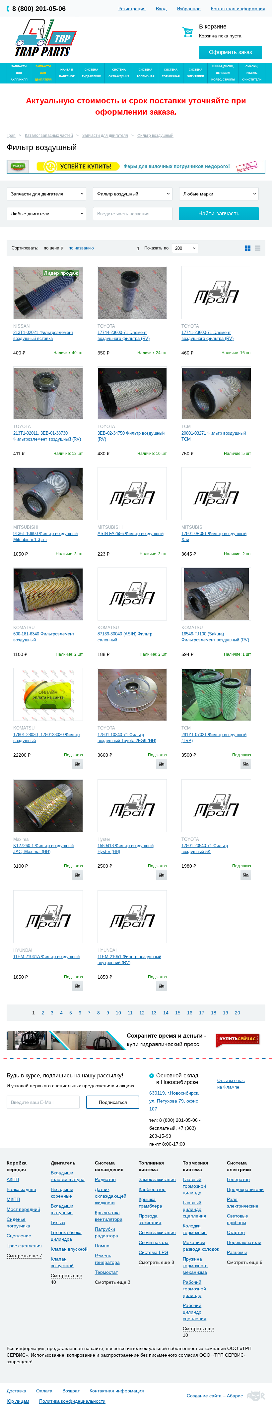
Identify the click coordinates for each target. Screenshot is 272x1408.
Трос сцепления (24, 1245)
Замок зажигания (157, 1179)
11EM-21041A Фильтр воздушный (46, 956)
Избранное (189, 8)
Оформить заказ (230, 52)
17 (201, 1012)
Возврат (71, 1390)
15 (177, 1012)
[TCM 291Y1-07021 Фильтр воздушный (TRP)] (216, 694)
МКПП (13, 1199)
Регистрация (132, 8)
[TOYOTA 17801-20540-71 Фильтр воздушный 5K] (216, 805)
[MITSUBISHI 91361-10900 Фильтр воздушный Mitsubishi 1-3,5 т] (48, 493)
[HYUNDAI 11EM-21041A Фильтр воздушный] (48, 916)
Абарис (235, 1395)
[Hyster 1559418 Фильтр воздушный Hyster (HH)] (132, 805)
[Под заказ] (77, 764)
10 (118, 1012)
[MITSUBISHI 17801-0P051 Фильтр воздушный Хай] (216, 493)
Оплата (44, 1390)
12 (142, 1012)
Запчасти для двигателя (105, 135)
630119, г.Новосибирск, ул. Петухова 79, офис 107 (174, 1100)
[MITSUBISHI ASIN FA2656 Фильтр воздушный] (132, 493)
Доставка (16, 1390)
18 (213, 1012)
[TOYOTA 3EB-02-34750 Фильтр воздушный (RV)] (132, 392)
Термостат (106, 1272)
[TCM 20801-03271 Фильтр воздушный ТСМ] (216, 392)
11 (130, 1012)
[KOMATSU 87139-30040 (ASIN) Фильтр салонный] (132, 594)
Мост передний (23, 1209)
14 (166, 1012)
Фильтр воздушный (155, 135)
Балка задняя (21, 1189)
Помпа (102, 1245)
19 (225, 1012)
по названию (81, 247)
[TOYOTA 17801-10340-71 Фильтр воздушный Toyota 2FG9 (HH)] (132, 694)
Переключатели (244, 1242)
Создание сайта (204, 1395)
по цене (51, 247)
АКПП (13, 1179)
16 (189, 1012)
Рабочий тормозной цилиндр (194, 1288)
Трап (11, 135)
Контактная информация (238, 8)
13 (154, 1012)
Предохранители (245, 1189)
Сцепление (19, 1235)
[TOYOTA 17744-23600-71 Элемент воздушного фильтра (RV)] (132, 292)
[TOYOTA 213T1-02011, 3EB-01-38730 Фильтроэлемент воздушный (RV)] (48, 392)
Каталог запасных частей (49, 135)
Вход (161, 8)
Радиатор (105, 1179)
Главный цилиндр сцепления (194, 1209)
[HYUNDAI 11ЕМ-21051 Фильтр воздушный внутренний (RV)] (132, 916)
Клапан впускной (69, 1249)
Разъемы (237, 1252)
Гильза (58, 1222)
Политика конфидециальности (72, 1401)
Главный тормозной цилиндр (194, 1186)
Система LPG (153, 1252)
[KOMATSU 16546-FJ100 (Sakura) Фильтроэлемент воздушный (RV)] (216, 594)
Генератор (238, 1179)
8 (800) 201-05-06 (39, 8)
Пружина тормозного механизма (195, 1265)
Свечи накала (154, 1242)
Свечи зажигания (157, 1232)
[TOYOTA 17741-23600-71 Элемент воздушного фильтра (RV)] (216, 292)
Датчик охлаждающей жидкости (110, 1196)
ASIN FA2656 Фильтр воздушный (131, 533)
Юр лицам (18, 1401)
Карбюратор (152, 1189)
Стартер (236, 1232)
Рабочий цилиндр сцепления (194, 1312)
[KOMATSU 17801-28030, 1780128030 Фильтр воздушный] (48, 694)
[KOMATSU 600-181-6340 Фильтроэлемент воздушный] (48, 594)
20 (237, 1012)
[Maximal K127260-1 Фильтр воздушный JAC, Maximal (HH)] (48, 805)
